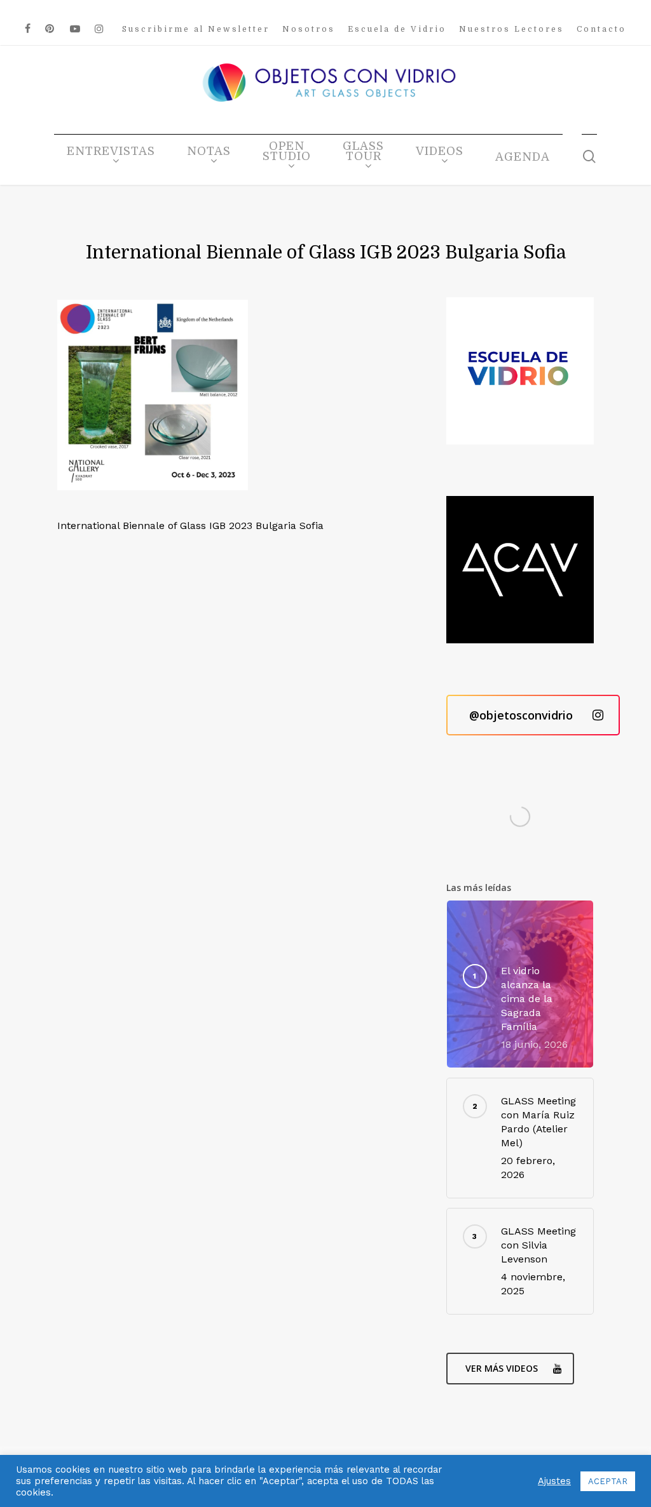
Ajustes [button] (554, 1481)
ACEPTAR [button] (607, 1481)
